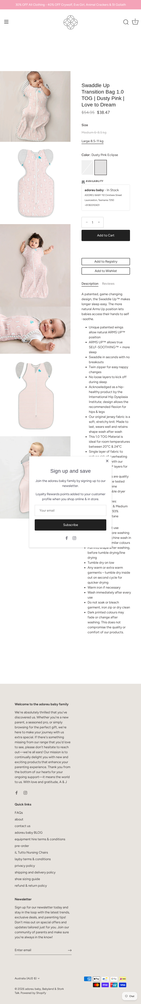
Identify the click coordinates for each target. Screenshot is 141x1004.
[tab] (92, 283)
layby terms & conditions (33, 859)
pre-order (22, 846)
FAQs (19, 813)
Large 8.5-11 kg (93, 141)
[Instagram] (74, 538)
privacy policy (25, 866)
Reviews (108, 284)
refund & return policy (31, 886)
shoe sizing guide (27, 879)
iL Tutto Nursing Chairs (31, 852)
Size (85, 125)
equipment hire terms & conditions (40, 839)
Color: (100, 155)
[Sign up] (70, 950)
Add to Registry (105, 261)
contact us (22, 826)
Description (90, 284)
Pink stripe (87, 167)
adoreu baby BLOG (29, 833)
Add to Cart (105, 235)
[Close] (107, 461)
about (19, 819)
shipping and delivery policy (35, 872)
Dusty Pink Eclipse (100, 167)
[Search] (126, 22)
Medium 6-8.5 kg (94, 132)
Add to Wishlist (106, 271)
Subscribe (70, 525)
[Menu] (6, 22)
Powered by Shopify (33, 993)
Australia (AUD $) (26, 978)
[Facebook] (66, 538)
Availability (95, 181)
